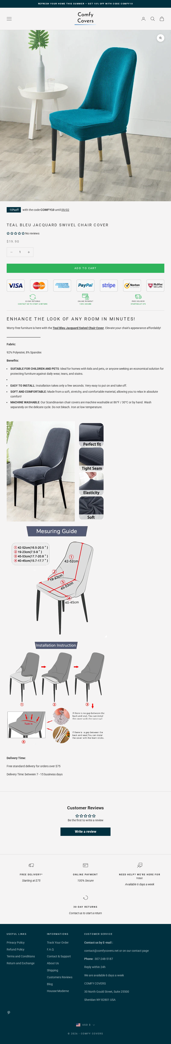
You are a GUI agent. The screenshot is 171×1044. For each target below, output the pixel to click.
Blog (50, 984)
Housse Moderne (58, 991)
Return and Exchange (20, 963)
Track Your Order (58, 942)
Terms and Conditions (21, 956)
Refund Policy (15, 949)
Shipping (52, 970)
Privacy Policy (16, 942)
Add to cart (85, 268)
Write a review (85, 832)
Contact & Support (59, 956)
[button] (16, 233)
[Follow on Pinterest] (9, 1013)
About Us (53, 963)
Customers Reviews (59, 977)
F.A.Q (50, 949)
